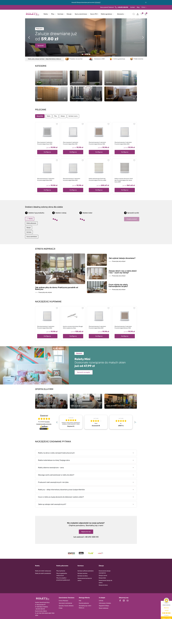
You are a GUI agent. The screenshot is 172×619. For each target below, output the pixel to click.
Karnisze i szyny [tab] (73, 116)
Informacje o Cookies (105, 603)
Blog (138, 7)
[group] (71, 422)
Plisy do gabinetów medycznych (61, 574)
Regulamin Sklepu (104, 605)
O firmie (101, 600)
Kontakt (132, 7)
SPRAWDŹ (97, 2)
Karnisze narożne (82, 573)
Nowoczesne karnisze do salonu (85, 579)
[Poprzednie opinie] (57, 422)
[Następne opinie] (135, 422)
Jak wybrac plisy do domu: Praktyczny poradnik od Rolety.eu (56, 288)
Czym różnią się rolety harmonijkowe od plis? (118, 285)
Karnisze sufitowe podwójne (86, 571)
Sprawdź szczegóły (83, 372)
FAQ (80, 600)
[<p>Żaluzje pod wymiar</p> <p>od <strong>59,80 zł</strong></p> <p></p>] (87, 54)
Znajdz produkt (132, 219)
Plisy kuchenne (60, 571)
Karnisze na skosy (83, 576)
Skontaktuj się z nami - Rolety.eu (85, 607)
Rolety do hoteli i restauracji (43, 571)
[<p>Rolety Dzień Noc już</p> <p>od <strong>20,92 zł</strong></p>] (82, 54)
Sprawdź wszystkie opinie (43, 424)
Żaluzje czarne (103, 575)
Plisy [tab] (55, 116)
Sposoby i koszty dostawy (66, 605)
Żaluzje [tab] (63, 116)
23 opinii (47, 421)
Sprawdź (41, 44)
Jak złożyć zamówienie (65, 603)
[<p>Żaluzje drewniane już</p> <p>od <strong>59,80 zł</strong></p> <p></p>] (84, 54)
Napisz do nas (86, 532)
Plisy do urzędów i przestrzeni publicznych (63, 579)
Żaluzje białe (102, 578)
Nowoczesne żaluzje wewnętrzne (104, 572)
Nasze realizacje (103, 608)
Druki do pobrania (84, 603)
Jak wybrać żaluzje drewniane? (122, 258)
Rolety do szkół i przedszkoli (43, 573)
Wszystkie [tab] (40, 116)
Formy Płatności (63, 600)
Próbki (60, 608)
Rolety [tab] (48, 116)
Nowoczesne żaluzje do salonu (105, 581)
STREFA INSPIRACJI (45, 249)
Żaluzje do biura (103, 585)
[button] (133, 14)
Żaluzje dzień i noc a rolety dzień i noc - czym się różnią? (123, 272)
